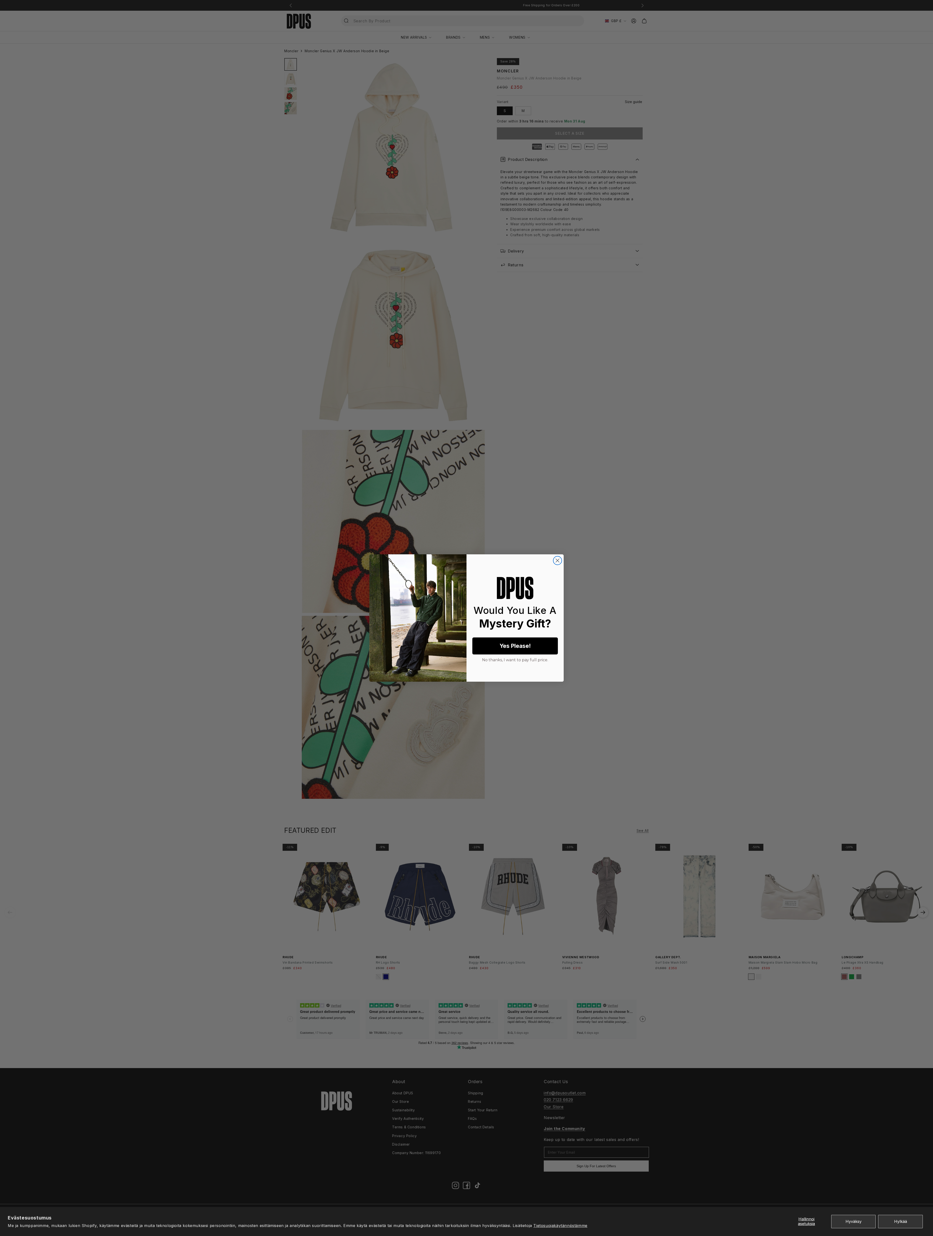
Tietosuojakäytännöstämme (560, 1225)
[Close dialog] (557, 560)
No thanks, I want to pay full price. (515, 659)
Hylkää (900, 1221)
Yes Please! (515, 646)
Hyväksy (854, 1221)
